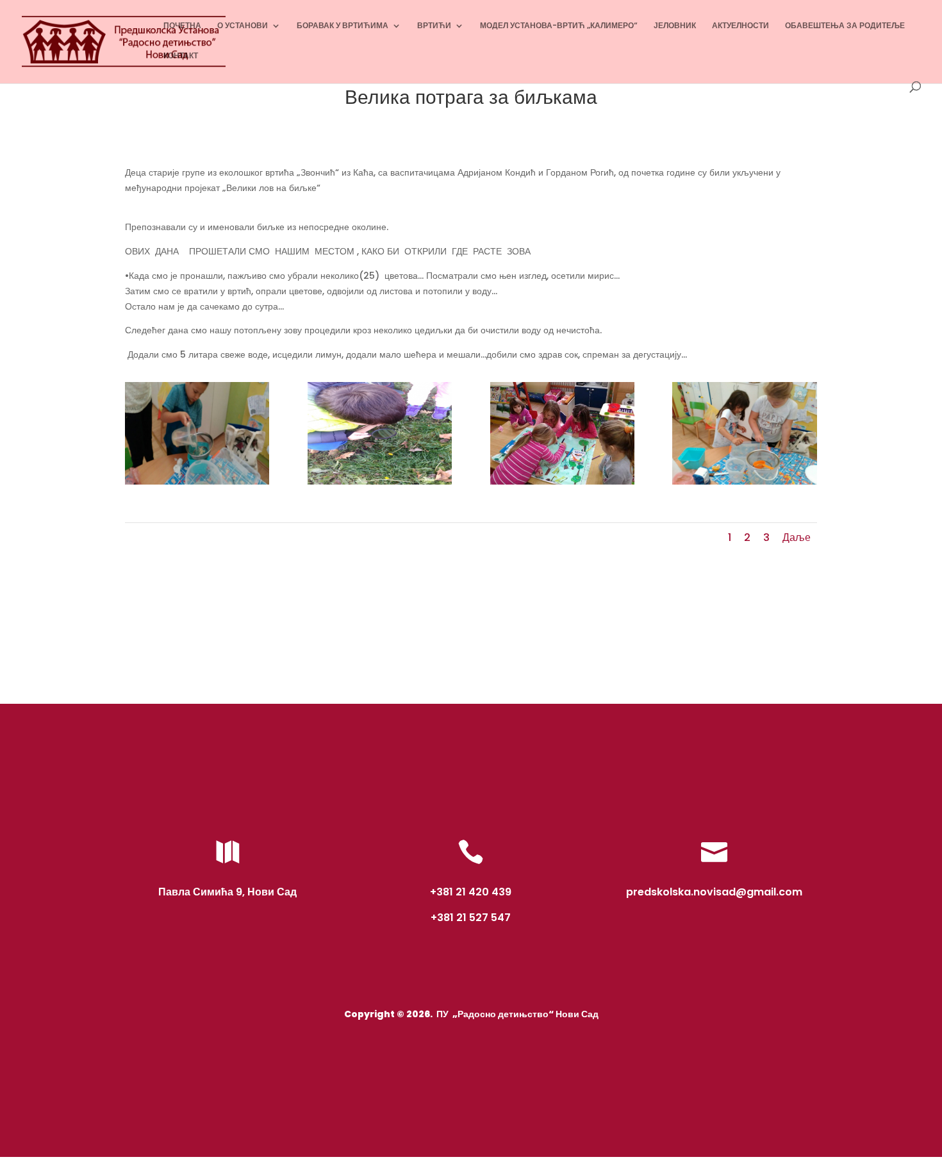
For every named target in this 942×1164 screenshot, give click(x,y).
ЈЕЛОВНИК (675, 26)
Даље (796, 537)
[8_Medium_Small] (744, 484)
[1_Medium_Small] (380, 484)
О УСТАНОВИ (242, 26)
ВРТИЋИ (434, 26)
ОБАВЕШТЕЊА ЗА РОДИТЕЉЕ (845, 26)
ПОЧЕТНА (182, 26)
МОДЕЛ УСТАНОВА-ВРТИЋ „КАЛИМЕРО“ (559, 26)
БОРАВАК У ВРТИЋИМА (342, 26)
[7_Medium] (197, 484)
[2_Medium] (562, 484)
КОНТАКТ (180, 56)
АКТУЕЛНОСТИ (740, 26)
